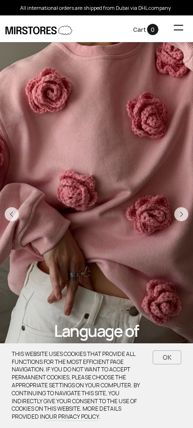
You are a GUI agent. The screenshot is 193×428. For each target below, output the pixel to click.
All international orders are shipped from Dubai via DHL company (95, 7)
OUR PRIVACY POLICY (71, 417)
